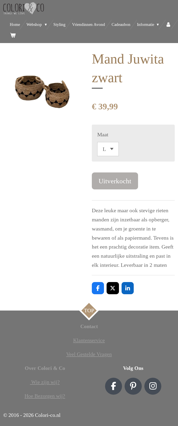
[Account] (168, 24)
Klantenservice (89, 340)
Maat (102, 134)
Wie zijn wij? (45, 382)
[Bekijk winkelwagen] (13, 35)
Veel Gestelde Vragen (89, 354)
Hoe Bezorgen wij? (45, 396)
